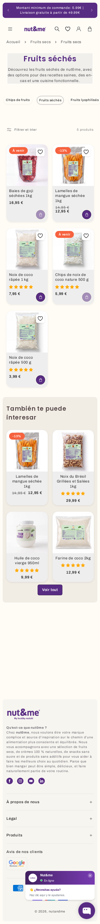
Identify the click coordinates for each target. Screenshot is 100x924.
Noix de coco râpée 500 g (21, 359)
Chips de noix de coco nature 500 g (72, 277)
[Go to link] (17, 864)
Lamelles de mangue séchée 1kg (70, 196)
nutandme (57, 911)
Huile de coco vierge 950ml (26, 560)
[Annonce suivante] (92, 10)
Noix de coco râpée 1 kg (21, 277)
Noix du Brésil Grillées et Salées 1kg (73, 481)
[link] (50, 590)
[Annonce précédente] (8, 10)
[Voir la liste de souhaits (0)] (68, 29)
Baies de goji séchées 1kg (21, 193)
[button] (10, 29)
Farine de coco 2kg (73, 558)
